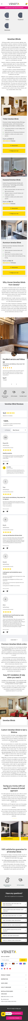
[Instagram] (7, 968)
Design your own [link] (14, 151)
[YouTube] (10, 968)
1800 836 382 (6, 999)
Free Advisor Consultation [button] (14, 1013)
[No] (6, 463)
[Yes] (3, 463)
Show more (13, 640)
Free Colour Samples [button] (14, 1018)
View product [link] (15, 145)
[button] (9, 141)
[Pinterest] (4, 968)
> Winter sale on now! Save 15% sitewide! (14, 7)
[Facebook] (2, 968)
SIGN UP (23, 960)
